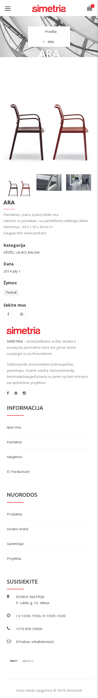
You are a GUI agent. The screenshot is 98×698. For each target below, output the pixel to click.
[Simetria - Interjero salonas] (49, 8)
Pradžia (51, 31)
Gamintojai (15, 543)
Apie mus (14, 427)
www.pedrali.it (35, 233)
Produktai (14, 514)
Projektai (14, 558)
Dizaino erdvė (17, 529)
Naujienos (14, 456)
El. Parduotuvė (18, 471)
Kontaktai (14, 442)
